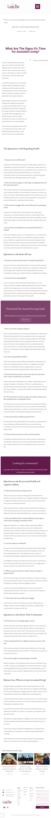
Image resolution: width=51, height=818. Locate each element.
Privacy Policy (37, 815)
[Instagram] (7, 807)
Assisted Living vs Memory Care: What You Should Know (25, 769)
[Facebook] (4, 807)
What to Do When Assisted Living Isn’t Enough (41, 769)
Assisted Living (32, 31)
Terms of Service (30, 815)
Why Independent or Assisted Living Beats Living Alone (9, 769)
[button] (37, 6)
